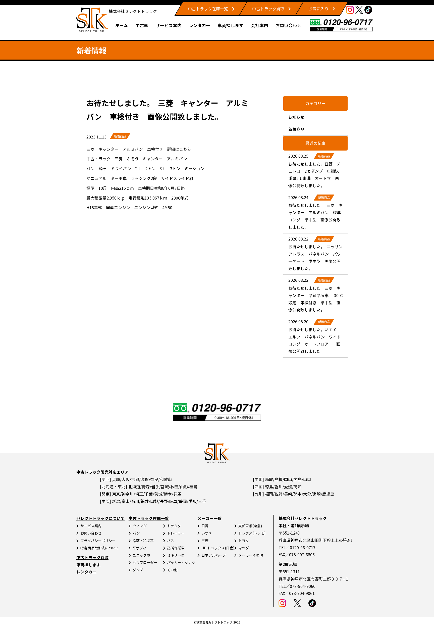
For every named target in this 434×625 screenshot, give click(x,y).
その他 (172, 569)
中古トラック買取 (268, 9)
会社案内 (259, 25)
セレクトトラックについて (100, 518)
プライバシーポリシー (98, 540)
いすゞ (206, 533)
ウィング (140, 525)
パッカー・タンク (181, 562)
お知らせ (296, 117)
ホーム (121, 25)
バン (136, 533)
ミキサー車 (176, 555)
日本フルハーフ (213, 555)
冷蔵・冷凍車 (143, 540)
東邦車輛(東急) (250, 525)
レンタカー (199, 25)
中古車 (141, 25)
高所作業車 (176, 547)
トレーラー (176, 533)
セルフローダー (145, 562)
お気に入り (318, 9)
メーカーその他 (250, 555)
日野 (204, 525)
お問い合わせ (288, 25)
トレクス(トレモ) (251, 533)
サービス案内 (168, 25)
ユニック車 (141, 555)
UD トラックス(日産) (217, 547)
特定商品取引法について (99, 547)
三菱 (204, 540)
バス (170, 540)
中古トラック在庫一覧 (208, 9)
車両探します (230, 25)
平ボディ (139, 547)
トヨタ (243, 540)
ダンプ (138, 569)
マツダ (243, 547)
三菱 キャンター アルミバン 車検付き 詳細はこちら (138, 149)
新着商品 (120, 136)
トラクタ (174, 525)
